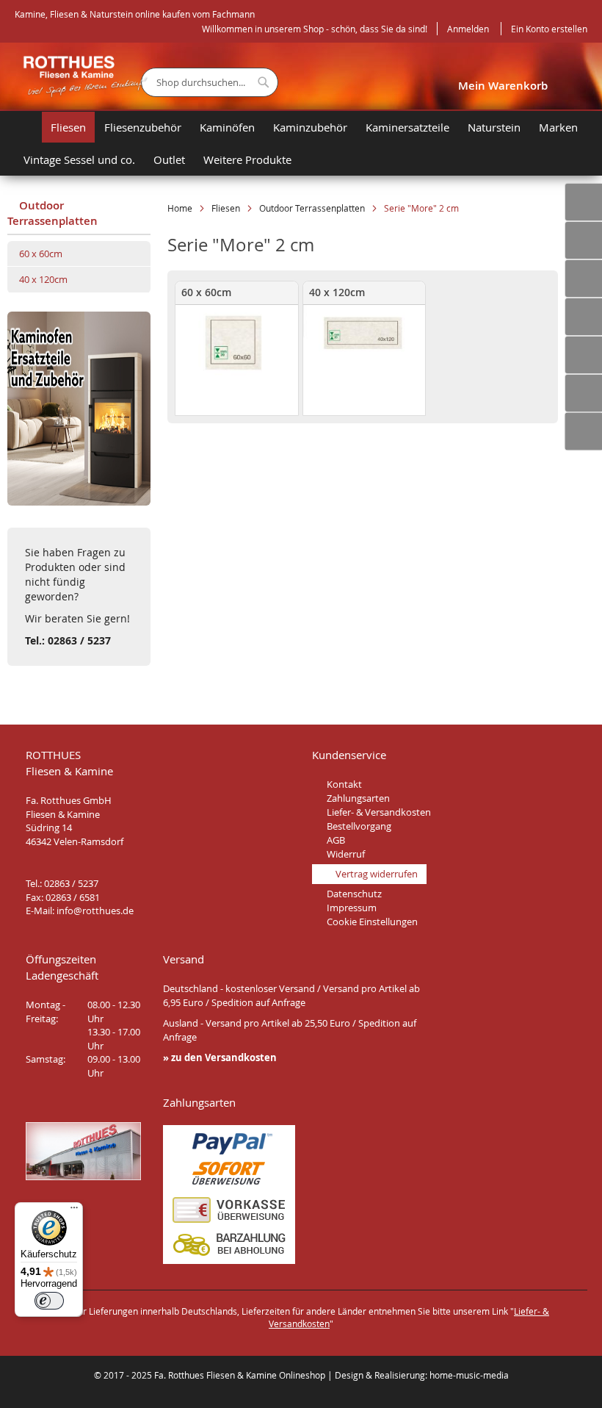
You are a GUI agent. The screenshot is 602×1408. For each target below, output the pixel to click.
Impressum (352, 907)
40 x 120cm (43, 279)
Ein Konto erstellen (549, 29)
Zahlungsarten (358, 798)
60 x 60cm (40, 253)
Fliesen (226, 208)
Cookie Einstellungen (372, 921)
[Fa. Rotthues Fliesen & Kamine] (78, 76)
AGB (336, 840)
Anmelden (468, 29)
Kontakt (344, 784)
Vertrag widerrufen (377, 873)
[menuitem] (28, 127)
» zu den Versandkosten (220, 1057)
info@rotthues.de (95, 910)
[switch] (49, 1301)
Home (181, 208)
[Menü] (74, 1211)
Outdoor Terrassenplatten (313, 208)
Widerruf (346, 854)
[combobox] (209, 82)
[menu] (308, 143)
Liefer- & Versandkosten (379, 812)
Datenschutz (354, 893)
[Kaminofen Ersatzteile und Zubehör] (78, 502)
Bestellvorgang (359, 826)
